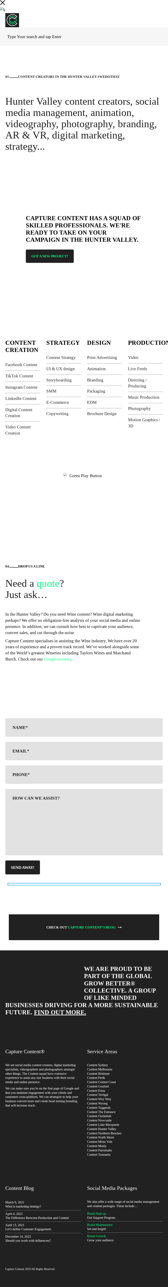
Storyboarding (59, 380)
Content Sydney (97, 1065)
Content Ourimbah (99, 1116)
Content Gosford (98, 1086)
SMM (51, 391)
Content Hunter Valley (101, 1129)
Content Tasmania (98, 1154)
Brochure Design (102, 413)
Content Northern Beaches (104, 1133)
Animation (96, 368)
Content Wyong (97, 1103)
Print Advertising (102, 357)
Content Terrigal (97, 1094)
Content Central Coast (101, 1082)
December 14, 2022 (18, 1236)
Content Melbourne (99, 1069)
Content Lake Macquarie (103, 1124)
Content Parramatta (99, 1150)
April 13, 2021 (14, 1225)
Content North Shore (100, 1137)
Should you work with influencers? (28, 1240)
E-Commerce (57, 402)
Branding (95, 380)
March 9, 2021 (14, 1202)
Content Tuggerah (98, 1107)
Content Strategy (61, 357)
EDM (92, 402)
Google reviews (57, 659)
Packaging (96, 391)
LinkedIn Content (20, 398)
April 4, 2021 (14, 1214)
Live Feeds (137, 368)
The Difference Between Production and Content (37, 1218)
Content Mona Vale (99, 1141)
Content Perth (96, 1077)
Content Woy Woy (99, 1099)
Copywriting (57, 413)
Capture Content (14, 1269)
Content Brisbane (98, 1073)
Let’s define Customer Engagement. (28, 1229)
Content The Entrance (101, 1112)
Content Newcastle (99, 1120)
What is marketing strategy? (23, 1206)
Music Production (143, 397)
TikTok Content (19, 375)
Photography (139, 408)
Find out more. (60, 1012)
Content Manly (97, 1146)
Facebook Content (21, 364)
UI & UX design (60, 368)
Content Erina (96, 1090)
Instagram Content (21, 387)
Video (133, 357)
